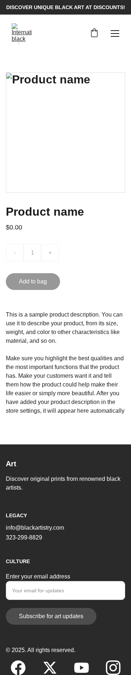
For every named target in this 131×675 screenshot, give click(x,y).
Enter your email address (38, 576)
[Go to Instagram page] (113, 667)
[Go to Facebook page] (22, 667)
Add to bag (33, 281)
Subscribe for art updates (51, 616)
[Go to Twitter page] (53, 667)
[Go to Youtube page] (85, 667)
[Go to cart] (94, 33)
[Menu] (115, 33)
